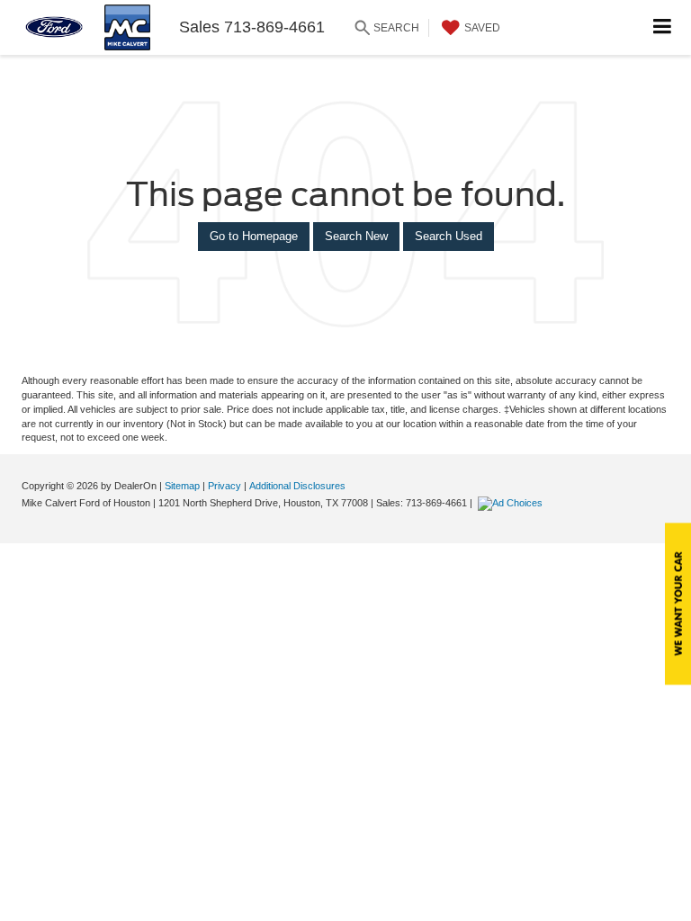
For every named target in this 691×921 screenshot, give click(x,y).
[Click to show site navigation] (662, 27)
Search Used (448, 236)
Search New (356, 236)
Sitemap (182, 485)
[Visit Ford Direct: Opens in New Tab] (512, 502)
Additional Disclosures (297, 485)
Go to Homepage (254, 236)
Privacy (224, 485)
